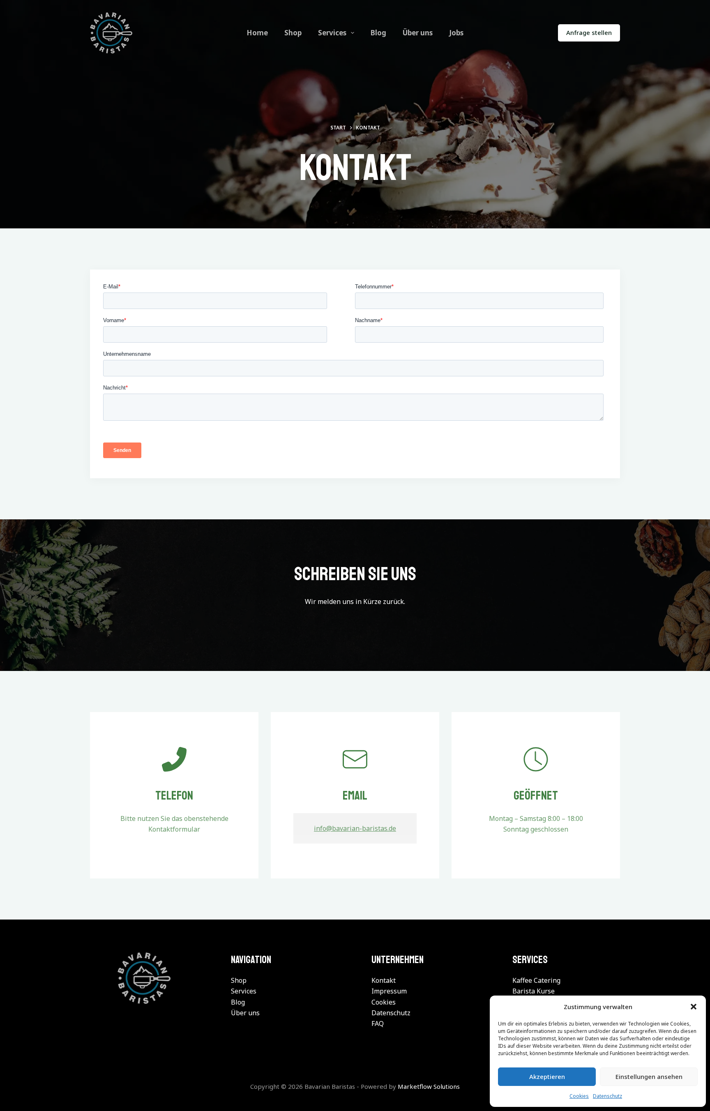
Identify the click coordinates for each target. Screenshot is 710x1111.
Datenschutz (607, 1096)
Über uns (418, 32)
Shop (293, 32)
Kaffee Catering (536, 980)
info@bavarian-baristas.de (355, 828)
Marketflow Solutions (429, 1086)
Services (332, 32)
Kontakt (383, 980)
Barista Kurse (533, 991)
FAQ (377, 1023)
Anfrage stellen (589, 32)
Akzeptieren (547, 1076)
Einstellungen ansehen (648, 1076)
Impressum (389, 991)
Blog (378, 32)
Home (257, 32)
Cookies (579, 1096)
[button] (693, 1007)
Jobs (456, 32)
